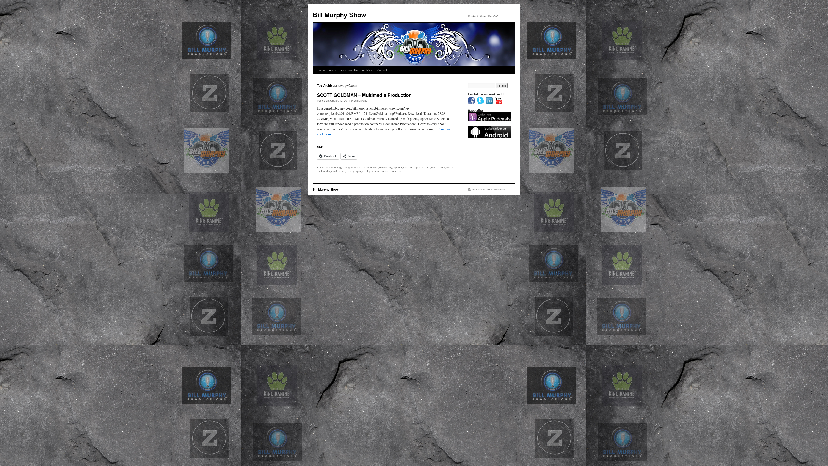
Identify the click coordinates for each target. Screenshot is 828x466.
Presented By (349, 70)
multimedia (323, 171)
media (450, 167)
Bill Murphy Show (339, 14)
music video (338, 171)
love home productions (416, 167)
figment (397, 167)
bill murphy (385, 167)
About (332, 70)
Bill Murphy (360, 100)
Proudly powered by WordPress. (489, 189)
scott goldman (370, 171)
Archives (367, 70)
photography (354, 171)
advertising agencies (366, 167)
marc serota (438, 167)
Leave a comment (391, 171)
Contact (382, 70)
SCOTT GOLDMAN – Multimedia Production (364, 95)
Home (321, 70)
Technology (335, 167)
